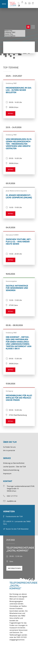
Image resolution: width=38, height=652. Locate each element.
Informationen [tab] (14, 568)
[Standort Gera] (14, 34)
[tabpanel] (19, 610)
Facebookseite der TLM (14, 516)
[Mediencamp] (14, 31)
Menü (4, 4)
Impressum (7, 473)
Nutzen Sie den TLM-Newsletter (17, 529)
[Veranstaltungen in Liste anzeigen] (33, 27)
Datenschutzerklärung (11, 470)
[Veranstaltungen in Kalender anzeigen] (28, 27)
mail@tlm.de (11, 501)
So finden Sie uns (9, 447)
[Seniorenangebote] (14, 36)
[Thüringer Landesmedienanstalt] (13, 4)
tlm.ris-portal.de (9, 450)
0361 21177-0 (12, 496)
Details (10, 113)
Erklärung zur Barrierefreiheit (13, 463)
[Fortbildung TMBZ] (14, 32)
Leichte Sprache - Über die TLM (14, 466)
